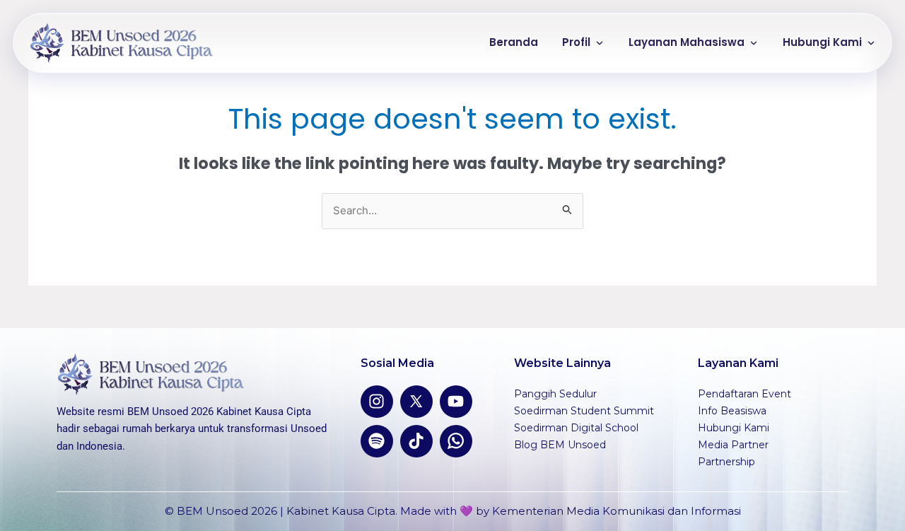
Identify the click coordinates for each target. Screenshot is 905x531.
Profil (576, 42)
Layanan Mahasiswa (687, 42)
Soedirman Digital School (576, 427)
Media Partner (733, 444)
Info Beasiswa (732, 410)
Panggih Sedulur (555, 393)
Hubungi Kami (822, 42)
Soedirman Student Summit (584, 410)
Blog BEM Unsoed (560, 444)
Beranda (513, 42)
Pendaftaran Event (744, 393)
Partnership (726, 461)
